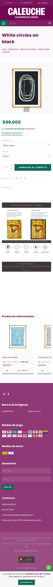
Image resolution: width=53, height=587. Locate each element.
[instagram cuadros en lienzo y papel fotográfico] (4, 394)
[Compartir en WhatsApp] (13, 178)
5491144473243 (9, 504)
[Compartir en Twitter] (21, 178)
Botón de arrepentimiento (26, 551)
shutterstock (7, 411)
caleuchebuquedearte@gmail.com (18, 515)
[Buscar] (49, 23)
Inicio (4, 49)
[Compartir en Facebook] (16, 178)
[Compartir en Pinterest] (25, 178)
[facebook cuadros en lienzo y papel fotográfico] (8, 394)
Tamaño (5, 151)
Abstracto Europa (28, 49)
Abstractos (13, 49)
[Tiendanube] (26, 568)
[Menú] (3, 23)
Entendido (26, 582)
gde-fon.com (34, 411)
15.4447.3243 (8, 509)
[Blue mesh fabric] (7, 371)
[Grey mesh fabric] (42, 371)
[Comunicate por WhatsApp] (49, 567)
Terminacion (7, 141)
